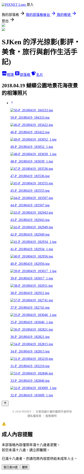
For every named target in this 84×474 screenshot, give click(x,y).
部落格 (25, 75)
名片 (39, 75)
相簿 (11, 75)
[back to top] (5, 403)
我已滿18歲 (10, 467)
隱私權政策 (34, 415)
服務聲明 (51, 415)
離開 (25, 467)
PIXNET (26, 411)
